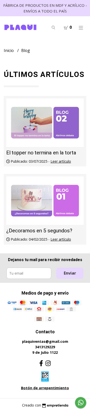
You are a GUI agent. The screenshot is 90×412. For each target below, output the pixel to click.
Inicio (9, 50)
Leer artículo (60, 161)
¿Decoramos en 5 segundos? (39, 231)
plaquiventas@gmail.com (45, 341)
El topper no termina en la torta (41, 153)
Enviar (70, 273)
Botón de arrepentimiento (45, 388)
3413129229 (45, 347)
